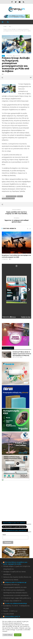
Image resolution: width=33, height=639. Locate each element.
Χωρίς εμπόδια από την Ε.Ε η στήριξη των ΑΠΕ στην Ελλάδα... (16, 211)
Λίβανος (20, 196)
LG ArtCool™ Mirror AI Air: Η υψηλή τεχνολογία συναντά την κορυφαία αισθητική (22, 353)
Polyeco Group (11, 196)
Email (4, 534)
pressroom (17, 55)
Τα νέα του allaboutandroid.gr (16, 603)
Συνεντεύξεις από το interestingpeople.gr (11, 617)
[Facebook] (12, 2)
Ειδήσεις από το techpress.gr (15, 582)
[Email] (20, 2)
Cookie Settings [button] (7, 635)
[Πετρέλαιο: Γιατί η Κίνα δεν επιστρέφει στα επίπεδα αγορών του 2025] (16, 243)
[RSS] (23, 2)
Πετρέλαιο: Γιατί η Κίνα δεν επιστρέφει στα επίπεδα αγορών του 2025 (16, 256)
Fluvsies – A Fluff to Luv (10, 611)
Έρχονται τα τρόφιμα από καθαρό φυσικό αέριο (17, 220)
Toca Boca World (8, 614)
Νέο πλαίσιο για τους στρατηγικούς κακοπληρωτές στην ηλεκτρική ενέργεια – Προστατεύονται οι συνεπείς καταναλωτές (15, 592)
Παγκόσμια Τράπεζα (8, 198)
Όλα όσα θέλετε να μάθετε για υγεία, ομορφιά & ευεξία (15, 563)
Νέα (3, 55)
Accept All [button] (17, 635)
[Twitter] (16, 2)
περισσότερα (30, 77)
